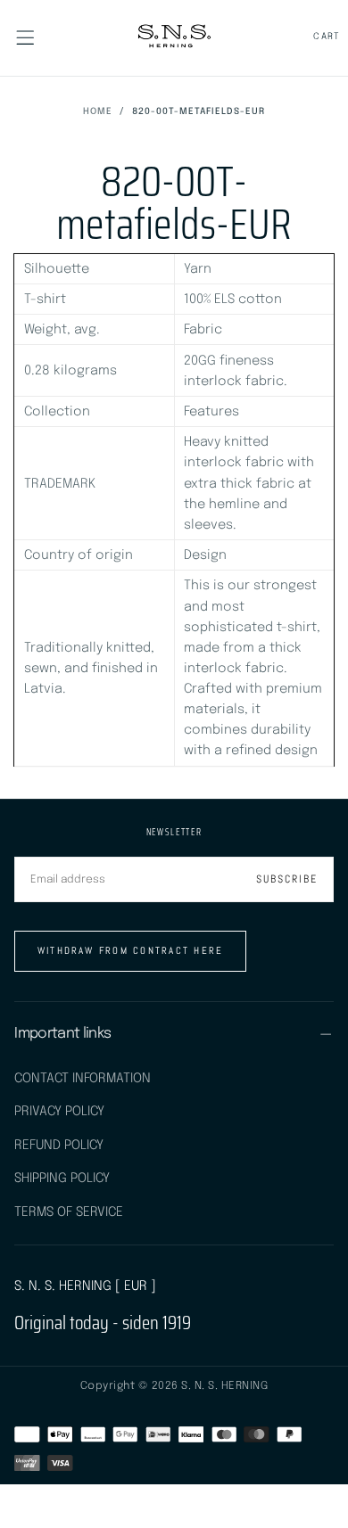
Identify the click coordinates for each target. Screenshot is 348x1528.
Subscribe (287, 879)
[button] (25, 37)
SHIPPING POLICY (62, 1178)
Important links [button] (62, 1033)
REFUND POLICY (59, 1145)
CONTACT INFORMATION (82, 1078)
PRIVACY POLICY (59, 1111)
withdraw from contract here (130, 950)
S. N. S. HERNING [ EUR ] (85, 1286)
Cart (327, 36)
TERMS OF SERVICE (68, 1212)
